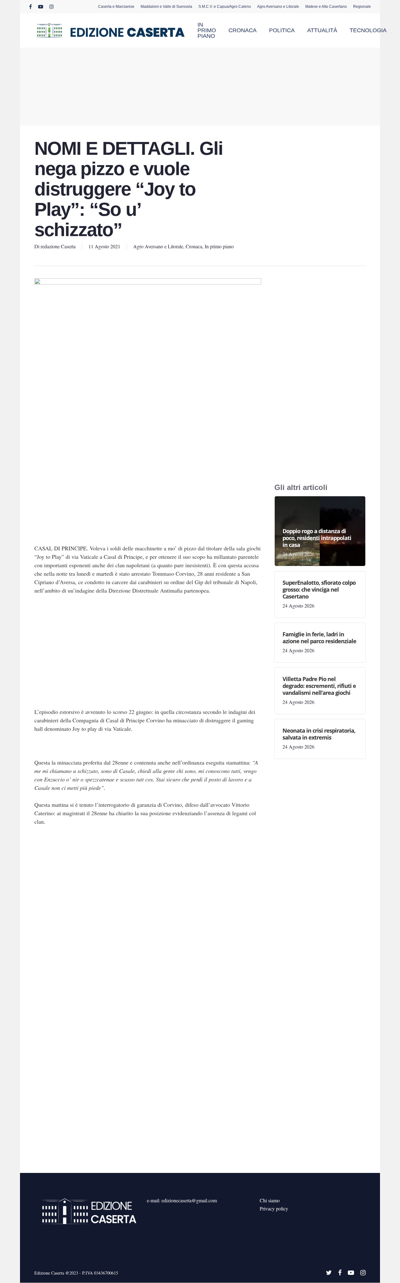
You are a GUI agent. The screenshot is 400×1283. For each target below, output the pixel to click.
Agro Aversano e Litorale (158, 246)
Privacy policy (274, 1208)
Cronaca (194, 246)
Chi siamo (270, 1200)
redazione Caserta (58, 246)
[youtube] (40, 6)
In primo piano (219, 246)
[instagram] (51, 6)
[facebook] (30, 6)
